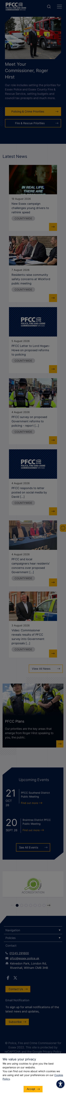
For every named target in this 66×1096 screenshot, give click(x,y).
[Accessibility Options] (60, 1084)
